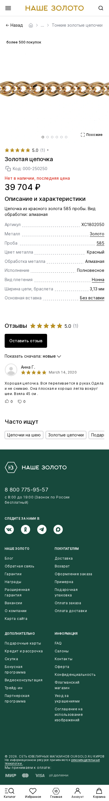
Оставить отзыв (25, 340)
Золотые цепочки (66, 434)
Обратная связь (19, 566)
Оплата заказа (68, 603)
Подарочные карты (23, 643)
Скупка (11, 659)
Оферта (62, 667)
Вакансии (13, 603)
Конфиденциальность (75, 674)
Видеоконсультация (23, 680)
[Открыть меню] (8, 8)
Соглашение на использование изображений (69, 714)
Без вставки (92, 297)
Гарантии (13, 574)
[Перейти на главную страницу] (55, 8)
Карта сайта (16, 618)
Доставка (64, 558)
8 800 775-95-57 (26, 490)
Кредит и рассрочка (24, 651)
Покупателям (67, 548)
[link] (30, 25)
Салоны (62, 651)
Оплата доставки (71, 611)
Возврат (62, 566)
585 (100, 243)
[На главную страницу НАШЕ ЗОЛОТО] (36, 467)
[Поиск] (100, 8)
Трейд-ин (13, 688)
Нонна (98, 279)
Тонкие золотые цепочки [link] (77, 25)
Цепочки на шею (24, 434)
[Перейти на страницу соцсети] (13, 529)
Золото (97, 233)
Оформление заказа (73, 574)
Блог (9, 558)
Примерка (64, 582)
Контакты (64, 659)
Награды (13, 582)
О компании (16, 611)
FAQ (58, 643)
